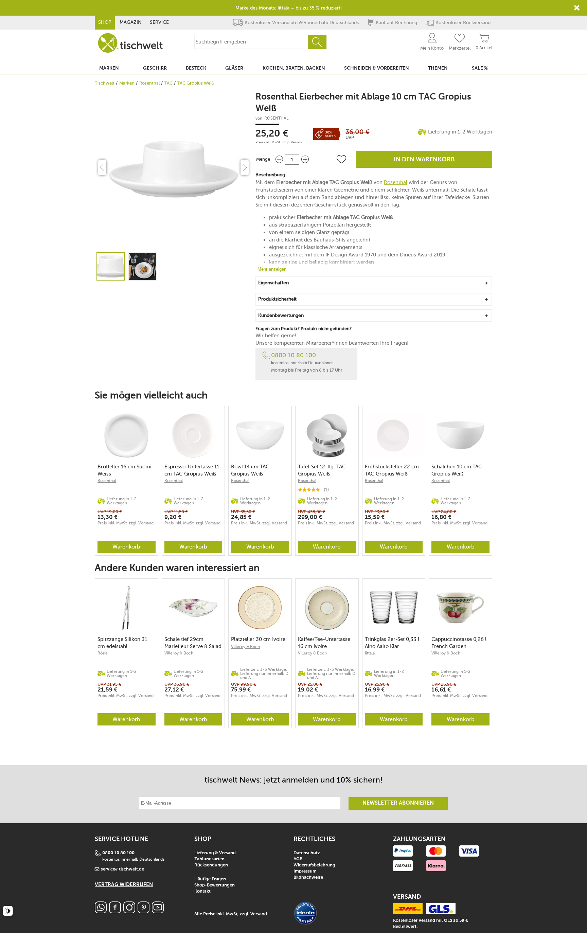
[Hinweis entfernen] (577, 7)
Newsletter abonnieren (398, 803)
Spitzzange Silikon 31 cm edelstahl (122, 642)
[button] (341, 159)
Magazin (131, 22)
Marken (127, 83)
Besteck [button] (196, 68)
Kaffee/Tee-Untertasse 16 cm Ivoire (324, 642)
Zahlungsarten (209, 859)
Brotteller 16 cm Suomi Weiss (124, 470)
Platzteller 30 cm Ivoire (258, 639)
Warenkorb (126, 546)
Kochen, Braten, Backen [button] (294, 68)
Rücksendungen (211, 865)
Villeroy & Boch (178, 653)
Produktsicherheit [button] (277, 299)
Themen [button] (438, 68)
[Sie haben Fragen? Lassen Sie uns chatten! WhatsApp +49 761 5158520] (101, 911)
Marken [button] (109, 68)
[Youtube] (158, 911)
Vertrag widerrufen (124, 884)
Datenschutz (307, 853)
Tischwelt (104, 83)
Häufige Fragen (210, 879)
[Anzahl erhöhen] (305, 159)
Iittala (370, 653)
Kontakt (202, 891)
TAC (168, 83)
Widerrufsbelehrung (314, 865)
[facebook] (115, 911)
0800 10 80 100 (293, 355)
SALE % (480, 68)
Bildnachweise (308, 877)
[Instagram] (129, 911)
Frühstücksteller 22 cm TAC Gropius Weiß (392, 470)
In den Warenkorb (424, 160)
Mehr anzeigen (271, 269)
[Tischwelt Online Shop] (130, 43)
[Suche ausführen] (317, 42)
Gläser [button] (234, 68)
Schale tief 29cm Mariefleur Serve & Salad (192, 642)
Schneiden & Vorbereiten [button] (376, 68)
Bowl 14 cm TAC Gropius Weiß (250, 470)
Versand (297, 142)
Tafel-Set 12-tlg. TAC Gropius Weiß (322, 470)
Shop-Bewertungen (214, 885)
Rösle (102, 653)
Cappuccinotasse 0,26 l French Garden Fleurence (458, 642)
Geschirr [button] (155, 68)
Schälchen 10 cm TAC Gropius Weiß (456, 470)
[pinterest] (143, 911)
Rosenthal (149, 83)
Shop (104, 22)
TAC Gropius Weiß (195, 83)
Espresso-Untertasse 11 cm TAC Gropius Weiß (191, 470)
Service (159, 22)
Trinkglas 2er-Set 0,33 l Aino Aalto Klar (392, 642)
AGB (298, 859)
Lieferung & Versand (215, 853)
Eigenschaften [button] (273, 283)
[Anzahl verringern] (279, 159)
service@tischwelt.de (122, 869)
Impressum (305, 871)
